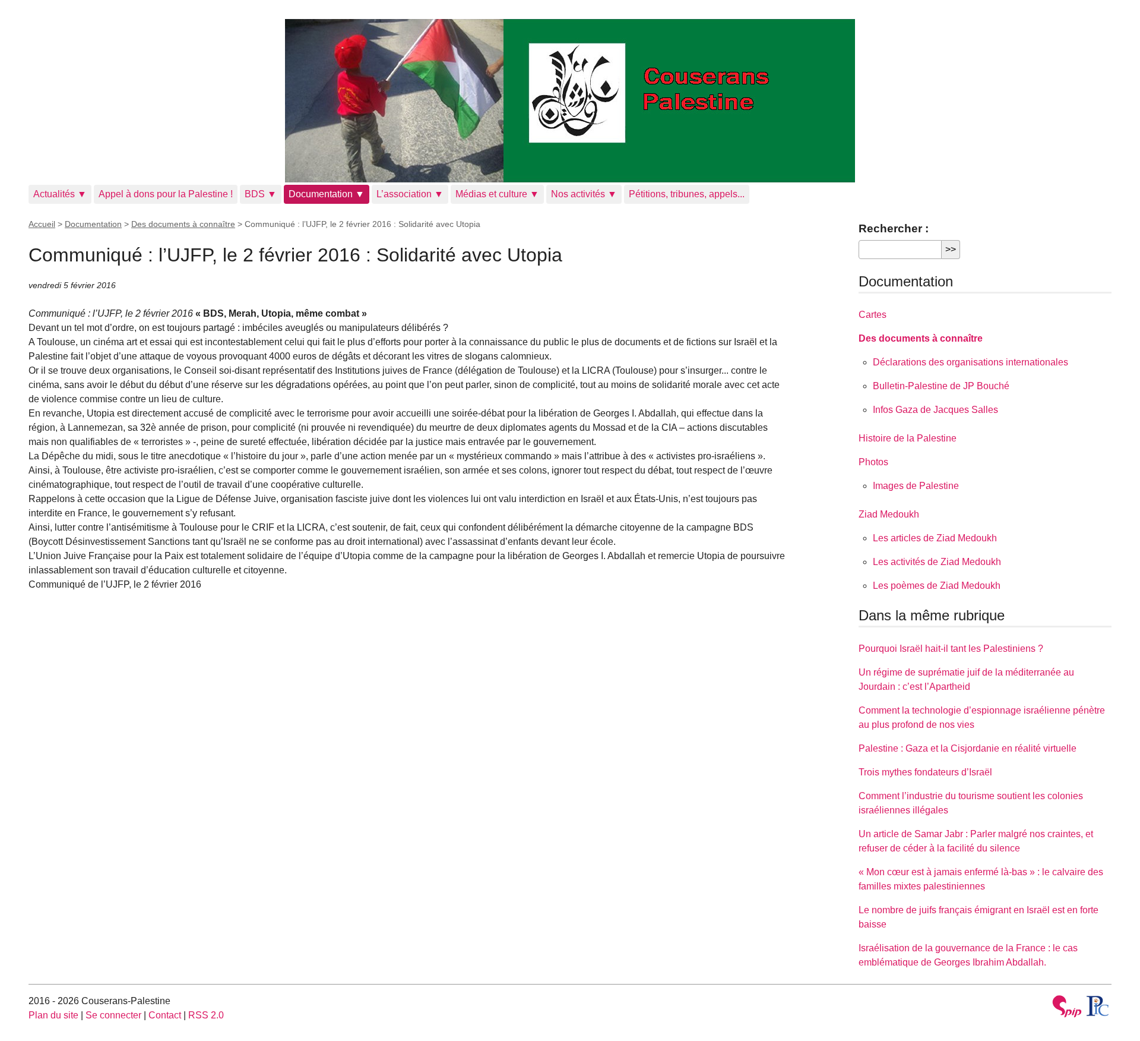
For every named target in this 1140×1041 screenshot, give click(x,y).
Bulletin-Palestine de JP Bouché (941, 386)
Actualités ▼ (60, 194)
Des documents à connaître (183, 224)
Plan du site (53, 1015)
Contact (164, 1015)
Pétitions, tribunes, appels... (687, 194)
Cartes (872, 315)
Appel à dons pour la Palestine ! (166, 194)
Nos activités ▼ (584, 194)
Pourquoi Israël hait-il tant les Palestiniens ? (951, 648)
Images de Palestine (916, 486)
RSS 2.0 (206, 1015)
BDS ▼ (261, 194)
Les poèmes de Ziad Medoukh (936, 586)
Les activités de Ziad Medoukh (937, 562)
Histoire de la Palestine (908, 438)
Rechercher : (894, 228)
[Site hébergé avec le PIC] (1098, 1006)
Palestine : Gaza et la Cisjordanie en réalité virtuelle (967, 748)
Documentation (93, 224)
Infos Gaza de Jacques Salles (935, 410)
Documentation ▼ (327, 194)
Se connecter (113, 1015)
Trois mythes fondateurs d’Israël (925, 772)
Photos (873, 462)
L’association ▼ (410, 194)
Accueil (41, 224)
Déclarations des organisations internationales (970, 362)
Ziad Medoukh (889, 514)
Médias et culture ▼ (497, 194)
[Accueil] (570, 100)
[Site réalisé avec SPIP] (1067, 1008)
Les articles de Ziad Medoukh (935, 538)
